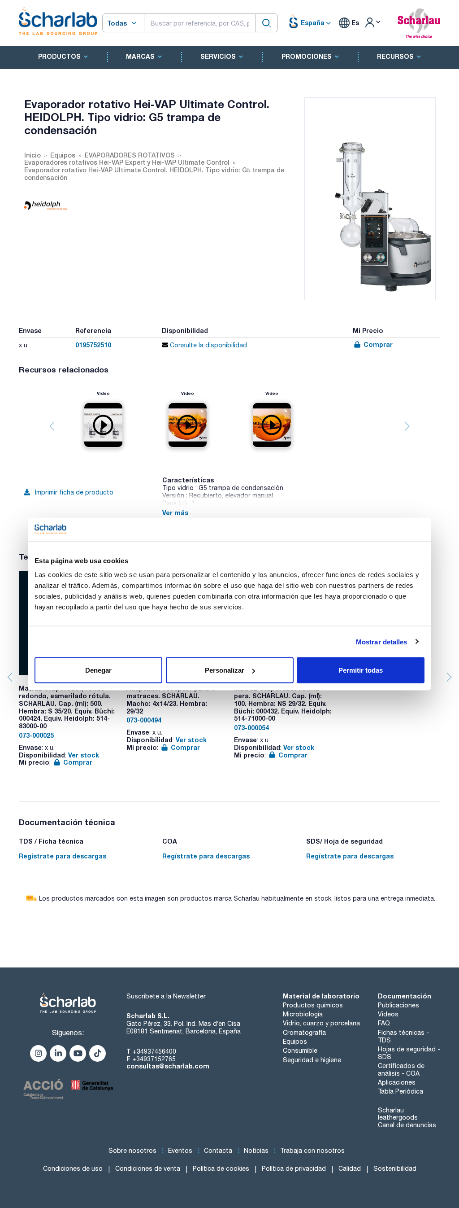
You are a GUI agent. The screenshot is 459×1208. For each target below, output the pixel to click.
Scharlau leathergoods (398, 1114)
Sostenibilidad (394, 1168)
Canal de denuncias (407, 1125)
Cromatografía (304, 1032)
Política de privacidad (294, 1168)
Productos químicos (313, 1005)
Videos (388, 1014)
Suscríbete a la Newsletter (166, 996)
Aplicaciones (397, 1082)
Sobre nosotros (132, 1150)
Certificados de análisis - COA (401, 1069)
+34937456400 (154, 1051)
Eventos (180, 1150)
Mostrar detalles (381, 641)
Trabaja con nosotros (312, 1150)
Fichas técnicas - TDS (403, 1036)
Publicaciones (398, 1005)
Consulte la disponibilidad (207, 345)
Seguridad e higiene (312, 1060)
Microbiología (303, 1014)
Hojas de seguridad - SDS (409, 1053)
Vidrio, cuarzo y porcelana (321, 1023)
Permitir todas (360, 670)
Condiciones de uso (73, 1168)
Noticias (256, 1150)
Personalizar (224, 670)
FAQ (384, 1023)
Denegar (98, 670)
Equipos (295, 1041)
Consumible (300, 1050)
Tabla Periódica (400, 1091)
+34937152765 (154, 1059)
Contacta (218, 1150)
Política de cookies (221, 1168)
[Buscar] (266, 22)
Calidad (349, 1168)
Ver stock (83, 755)
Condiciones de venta (147, 1168)
